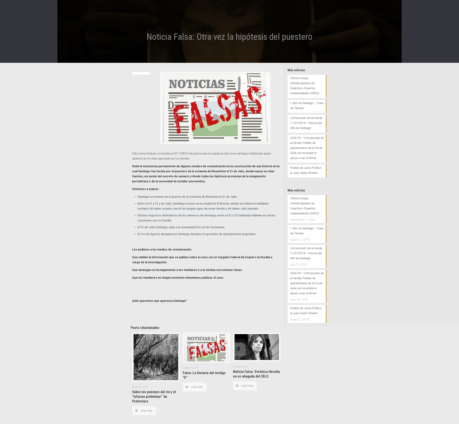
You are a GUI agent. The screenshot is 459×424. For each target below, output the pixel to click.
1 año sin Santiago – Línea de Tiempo (306, 105)
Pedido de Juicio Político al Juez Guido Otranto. (306, 170)
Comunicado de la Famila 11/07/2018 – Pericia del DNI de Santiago (306, 123)
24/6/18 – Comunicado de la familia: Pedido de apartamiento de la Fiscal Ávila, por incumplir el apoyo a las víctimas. (307, 148)
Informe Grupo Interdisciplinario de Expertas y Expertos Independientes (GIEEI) (304, 85)
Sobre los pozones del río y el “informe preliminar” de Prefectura (154, 396)
